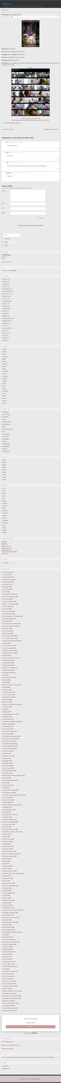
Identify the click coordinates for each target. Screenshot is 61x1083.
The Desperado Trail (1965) (9, 792)
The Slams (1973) (7, 753)
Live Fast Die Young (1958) (9, 645)
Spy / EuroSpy (6, 414)
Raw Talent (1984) (7, 920)
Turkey (4, 527)
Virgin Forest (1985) (7, 773)
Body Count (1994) (7, 924)
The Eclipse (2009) (7, 706)
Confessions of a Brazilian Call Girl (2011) (12, 831)
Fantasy (5, 306)
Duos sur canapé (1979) (8, 768)
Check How (20, 225)
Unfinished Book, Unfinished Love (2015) (12, 932)
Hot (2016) (5, 709)
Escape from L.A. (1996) (8, 755)
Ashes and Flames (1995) (9, 883)
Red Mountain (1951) (8, 954)
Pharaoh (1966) (6, 682)
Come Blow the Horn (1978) (9, 993)
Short (4, 330)
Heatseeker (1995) (7, 586)
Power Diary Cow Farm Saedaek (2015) (12, 995)
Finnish (4, 373)
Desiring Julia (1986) (7, 978)
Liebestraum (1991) (7, 817)
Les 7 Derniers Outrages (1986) (10, 638)
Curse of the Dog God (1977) (9, 741)
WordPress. (37, 1079)
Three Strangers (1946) (8, 582)
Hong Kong (5, 513)
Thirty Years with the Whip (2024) (10, 922)
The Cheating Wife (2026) (9, 1005)
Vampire (5, 448)
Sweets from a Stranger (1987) (10, 743)
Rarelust (7, 3)
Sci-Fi (4, 325)
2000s (4, 462)
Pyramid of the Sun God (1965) (10, 653)
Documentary (6, 301)
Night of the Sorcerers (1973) (9, 677)
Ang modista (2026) (7, 716)
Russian (5, 398)
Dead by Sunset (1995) (8, 633)
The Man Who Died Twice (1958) (10, 1008)
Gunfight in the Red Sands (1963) (51, 129)
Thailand (5, 503)
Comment (4, 191)
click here (14, 270)
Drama (4, 303)
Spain (4, 496)
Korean (4, 403)
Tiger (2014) (6, 675)
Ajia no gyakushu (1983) (8, 927)
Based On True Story (8, 429)
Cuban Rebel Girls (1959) (8, 129)
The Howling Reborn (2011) (9, 809)
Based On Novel (7, 421)
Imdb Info (12, 57)
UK (4, 498)
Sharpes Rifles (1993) (8, 866)
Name (3, 203)
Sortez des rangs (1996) (8, 800)
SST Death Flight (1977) (8, 907)
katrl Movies (6, 1066)
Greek (4, 366)
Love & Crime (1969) (8, 797)
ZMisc (4, 340)
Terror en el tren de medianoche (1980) (12, 623)
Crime (4, 298)
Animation (5, 284)
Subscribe (30, 1026)
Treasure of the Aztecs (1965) (10, 650)
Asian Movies (5, 553)
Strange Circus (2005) (8, 751)
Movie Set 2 (4, 543)
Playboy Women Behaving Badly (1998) (12, 640)
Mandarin (5, 378)
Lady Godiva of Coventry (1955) (10, 971)
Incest (4, 313)
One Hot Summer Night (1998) (10, 635)
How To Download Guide (7, 1041)
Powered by (27, 1033)
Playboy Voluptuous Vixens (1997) (11, 714)
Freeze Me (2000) (7, 826)
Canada (5, 515)
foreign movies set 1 (6, 546)
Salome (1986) (6, 880)
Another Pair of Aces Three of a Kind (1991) (13, 910)
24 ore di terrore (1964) (8, 846)
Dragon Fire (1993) (7, 702)
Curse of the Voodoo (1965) (9, 648)
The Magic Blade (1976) (8, 662)
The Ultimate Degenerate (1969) (10, 746)
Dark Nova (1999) (7, 834)
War (4, 335)
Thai (4, 386)
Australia (5, 510)
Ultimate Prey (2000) (8, 841)
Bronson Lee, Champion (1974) (10, 667)
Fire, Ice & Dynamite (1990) (9, 983)
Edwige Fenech (6, 443)
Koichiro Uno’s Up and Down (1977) (11, 917)
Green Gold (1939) (7, 609)
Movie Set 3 (4, 544)
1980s (4, 467)
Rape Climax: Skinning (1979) (10, 856)
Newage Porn (6, 320)
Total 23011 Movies (6, 255)
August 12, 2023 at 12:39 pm (16, 162)
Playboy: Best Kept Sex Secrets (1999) (12, 991)
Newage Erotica (6, 318)
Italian (16, 123)
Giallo (4, 419)
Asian (4, 286)
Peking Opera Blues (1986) (9, 951)
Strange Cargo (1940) (8, 937)
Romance (5, 323)
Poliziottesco (6, 417)
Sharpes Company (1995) (9, 724)
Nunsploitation (6, 446)
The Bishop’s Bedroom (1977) (10, 819)
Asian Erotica (6, 289)
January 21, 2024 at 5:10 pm (15, 142)
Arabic (4, 383)
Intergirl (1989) (6, 687)
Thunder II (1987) (7, 898)
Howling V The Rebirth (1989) (10, 944)
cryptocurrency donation (7, 1048)
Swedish (5, 364)
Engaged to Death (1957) (9, 900)
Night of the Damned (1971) (9, 961)
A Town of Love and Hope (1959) (10, 596)
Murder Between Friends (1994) (10, 986)
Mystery (5, 315)
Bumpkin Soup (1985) (8, 949)
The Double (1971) (7, 807)
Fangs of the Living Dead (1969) (10, 822)
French (4, 354)
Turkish (5, 400)
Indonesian (5, 371)
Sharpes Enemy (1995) (8, 660)
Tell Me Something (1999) (9, 692)
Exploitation (5, 412)
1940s (4, 477)
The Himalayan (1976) (8, 726)
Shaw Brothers (6, 451)
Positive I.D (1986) (7, 868)
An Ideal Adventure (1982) (9, 613)
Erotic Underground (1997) (9, 929)
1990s (4, 465)
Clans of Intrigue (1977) (8, 729)
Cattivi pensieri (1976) (8, 973)
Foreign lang (6, 308)
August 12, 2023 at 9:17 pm (17, 152)
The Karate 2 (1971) (7, 584)
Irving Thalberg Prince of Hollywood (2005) (13, 616)
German (5, 361)
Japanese (5, 356)
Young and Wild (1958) (8, 719)
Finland (4, 530)
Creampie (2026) (7, 643)
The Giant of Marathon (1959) (10, 601)
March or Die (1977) (7, 959)
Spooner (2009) (6, 836)
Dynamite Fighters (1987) (9, 665)
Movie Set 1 (4, 541)
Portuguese (5, 391)
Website (3, 212)
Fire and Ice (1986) (7, 988)
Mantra (32, 1079)
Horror (4, 311)
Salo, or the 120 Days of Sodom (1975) (12, 684)
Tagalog (5, 381)
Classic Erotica (6, 291)
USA (4, 488)
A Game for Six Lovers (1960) (10, 871)
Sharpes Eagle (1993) (8, 802)
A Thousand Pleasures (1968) (10, 748)
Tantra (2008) (6, 782)
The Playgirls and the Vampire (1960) (11, 736)
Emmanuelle (6, 434)
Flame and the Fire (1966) (9, 611)
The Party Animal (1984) (8, 839)
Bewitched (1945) (7, 902)
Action (4, 279)
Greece (4, 518)
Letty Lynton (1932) (7, 689)
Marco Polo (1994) (7, 858)
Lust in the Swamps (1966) (9, 939)
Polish (4, 395)
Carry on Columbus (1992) (9, 694)
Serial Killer (5, 436)
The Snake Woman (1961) (9, 824)
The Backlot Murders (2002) (9, 770)
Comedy (5, 296)
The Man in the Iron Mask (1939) (10, 790)
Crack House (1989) (7, 599)
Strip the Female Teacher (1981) (10, 780)
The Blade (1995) (7, 812)
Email (3, 208)
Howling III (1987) (7, 875)
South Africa (6, 522)
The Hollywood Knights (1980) (10, 731)
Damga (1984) (6, 969)
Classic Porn (6, 293)
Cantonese (5, 376)
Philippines (5, 520)
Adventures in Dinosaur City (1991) (11, 626)
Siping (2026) (6, 934)
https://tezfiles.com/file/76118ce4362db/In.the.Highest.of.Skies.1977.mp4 (30, 120)
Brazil (4, 508)
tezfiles (3, 258)
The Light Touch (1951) (8, 765)
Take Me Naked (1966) (8, 733)
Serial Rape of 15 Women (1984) (10, 912)
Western (5, 338)
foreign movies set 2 (6, 548)
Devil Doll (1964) (7, 680)
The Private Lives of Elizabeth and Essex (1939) (14, 795)
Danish (4, 369)
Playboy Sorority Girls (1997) (9, 851)
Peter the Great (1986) (8, 606)
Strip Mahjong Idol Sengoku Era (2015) (12, 998)
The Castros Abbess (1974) (9, 618)
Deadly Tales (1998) (7, 628)
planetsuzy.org (6, 1068)
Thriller (11, 17)
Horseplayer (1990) (7, 760)
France (4, 493)
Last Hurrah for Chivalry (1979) (10, 594)
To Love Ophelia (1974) (8, 915)
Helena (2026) (6, 787)
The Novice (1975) (7, 956)
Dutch (4, 388)
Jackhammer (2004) (7, 905)
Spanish (5, 351)
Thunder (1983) (6, 895)
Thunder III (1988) (7, 890)
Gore (4, 426)
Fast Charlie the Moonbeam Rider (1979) (12, 721)
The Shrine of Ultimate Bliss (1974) (11, 658)
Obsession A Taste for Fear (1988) (11, 738)
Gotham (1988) (6, 591)
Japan (4, 500)
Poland (4, 532)
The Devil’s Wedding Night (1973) (10, 885)
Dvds (4, 431)
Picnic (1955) (6, 863)
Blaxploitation (6, 439)
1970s (6, 123)
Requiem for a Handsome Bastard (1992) (12, 704)
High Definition (11, 123)
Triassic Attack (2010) (8, 631)
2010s (4, 460)
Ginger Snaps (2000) (8, 947)
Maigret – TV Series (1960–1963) (10, 604)
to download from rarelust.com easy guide (33, 225)
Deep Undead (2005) (7, 699)
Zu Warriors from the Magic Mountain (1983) (13, 873)
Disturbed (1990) (7, 758)
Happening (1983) (7, 711)
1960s (4, 472)
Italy (19, 123)
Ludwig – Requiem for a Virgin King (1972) (12, 804)
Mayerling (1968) (7, 655)
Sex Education (6, 328)
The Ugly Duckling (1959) (9, 670)
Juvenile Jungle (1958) (8, 572)
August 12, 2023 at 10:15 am (19, 173)
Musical (5, 441)
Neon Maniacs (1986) (8, 878)
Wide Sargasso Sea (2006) (9, 697)
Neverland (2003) (7, 778)
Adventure (5, 281)
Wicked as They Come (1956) (10, 1010)
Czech (4, 393)
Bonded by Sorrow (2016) (9, 1000)
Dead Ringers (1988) (7, 763)
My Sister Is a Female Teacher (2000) (11, 853)
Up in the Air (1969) (7, 589)
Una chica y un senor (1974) (9, 981)
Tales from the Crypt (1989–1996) (9, 551)
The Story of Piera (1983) (9, 976)
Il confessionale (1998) (8, 785)
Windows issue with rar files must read (10, 1045)
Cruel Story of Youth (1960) (9, 579)
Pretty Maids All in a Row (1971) (10, 814)
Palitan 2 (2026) (6, 861)
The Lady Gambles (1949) (9, 893)
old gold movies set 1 (7, 550)
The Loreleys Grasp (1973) (9, 672)
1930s (4, 479)
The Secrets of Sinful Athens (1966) (11, 942)
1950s (4, 474)
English (5, 349)
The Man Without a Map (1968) (10, 966)
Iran (4, 525)
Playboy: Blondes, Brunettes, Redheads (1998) (14, 775)
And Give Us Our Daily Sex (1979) (11, 1003)
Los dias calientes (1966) (9, 964)
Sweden (5, 505)
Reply (57, 148)
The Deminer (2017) (7, 621)
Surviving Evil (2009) (8, 849)
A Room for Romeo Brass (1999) (10, 829)
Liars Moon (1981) (7, 574)
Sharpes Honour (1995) (8, 577)
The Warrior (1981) (7, 888)
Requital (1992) (6, 844)
